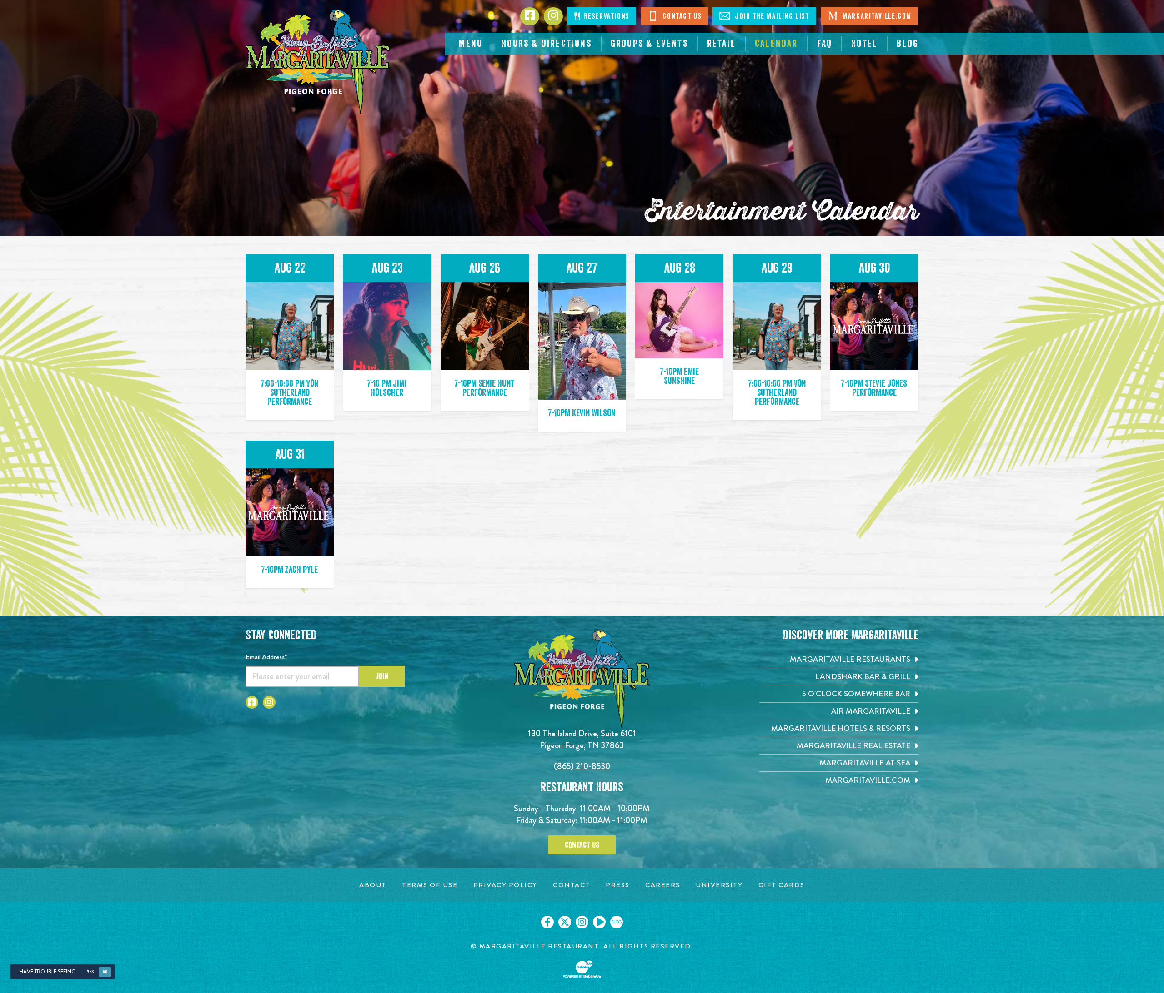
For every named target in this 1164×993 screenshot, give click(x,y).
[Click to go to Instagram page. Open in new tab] (269, 702)
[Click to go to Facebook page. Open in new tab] (252, 702)
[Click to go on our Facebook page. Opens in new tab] (547, 922)
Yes (90, 971)
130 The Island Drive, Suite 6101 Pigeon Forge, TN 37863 (582, 739)
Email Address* (266, 657)
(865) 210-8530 (582, 766)
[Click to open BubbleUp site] (582, 969)
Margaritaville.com (876, 16)
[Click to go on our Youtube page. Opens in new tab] (599, 922)
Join (381, 676)
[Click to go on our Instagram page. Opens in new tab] (582, 922)
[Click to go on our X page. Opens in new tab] (564, 922)
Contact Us (681, 16)
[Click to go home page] (318, 61)
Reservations (605, 16)
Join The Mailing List (771, 16)
